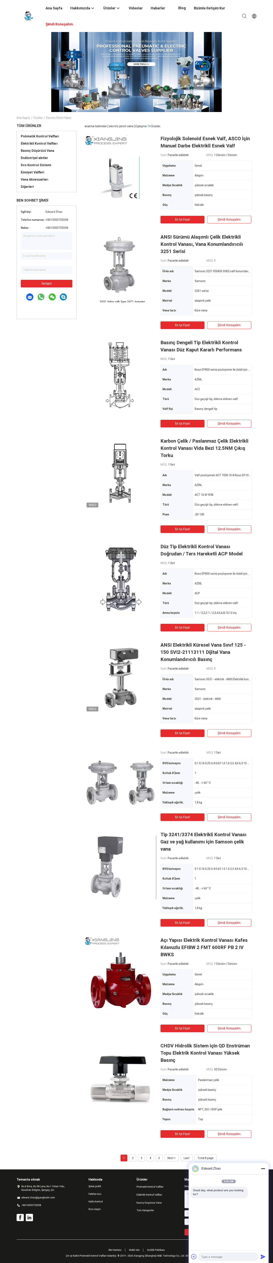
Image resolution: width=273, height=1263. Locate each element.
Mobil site (134, 1250)
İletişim (46, 283)
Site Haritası (115, 1250)
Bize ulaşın (95, 1209)
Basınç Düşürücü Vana (37, 151)
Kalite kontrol (96, 1201)
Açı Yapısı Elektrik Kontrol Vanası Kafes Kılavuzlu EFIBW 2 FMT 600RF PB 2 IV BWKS (204, 947)
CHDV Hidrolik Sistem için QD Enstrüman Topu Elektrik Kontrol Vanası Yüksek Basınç (205, 1053)
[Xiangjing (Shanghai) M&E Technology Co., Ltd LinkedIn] (29, 1217)
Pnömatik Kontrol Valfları (40, 136)
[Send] (263, 1256)
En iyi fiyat (182, 219)
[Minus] (263, 1168)
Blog (182, 8)
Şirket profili (95, 1186)
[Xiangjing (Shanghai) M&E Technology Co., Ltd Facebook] (20, 1217)
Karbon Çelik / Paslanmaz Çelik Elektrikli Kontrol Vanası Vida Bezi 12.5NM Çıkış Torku (204, 448)
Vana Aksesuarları (34, 179)
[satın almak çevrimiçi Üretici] (120, 783)
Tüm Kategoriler (145, 1210)
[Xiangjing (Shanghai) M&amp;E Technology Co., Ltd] (29, 15)
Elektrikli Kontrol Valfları (39, 143)
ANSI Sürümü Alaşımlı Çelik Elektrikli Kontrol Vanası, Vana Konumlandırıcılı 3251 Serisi (201, 244)
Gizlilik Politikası (156, 1250)
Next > (171, 1158)
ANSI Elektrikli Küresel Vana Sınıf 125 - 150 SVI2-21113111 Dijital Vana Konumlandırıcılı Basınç (203, 652)
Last (186, 1158)
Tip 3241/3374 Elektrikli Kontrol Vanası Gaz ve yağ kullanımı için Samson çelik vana (203, 842)
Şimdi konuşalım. (229, 219)
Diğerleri (27, 187)
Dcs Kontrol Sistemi (36, 165)
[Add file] (194, 1256)
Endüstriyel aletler (34, 158)
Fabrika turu (95, 1194)
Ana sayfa (23, 117)
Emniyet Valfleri (32, 172)
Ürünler (38, 117)
